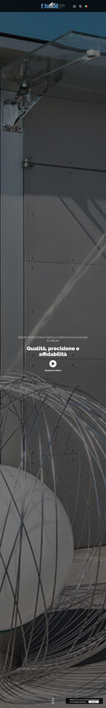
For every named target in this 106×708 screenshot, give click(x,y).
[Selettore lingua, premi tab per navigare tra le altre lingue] (87, 7)
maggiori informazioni (80, 702)
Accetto (93, 702)
